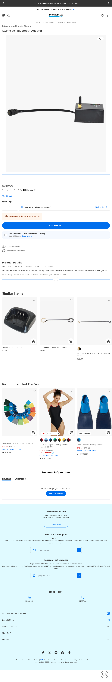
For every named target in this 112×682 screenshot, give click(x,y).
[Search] (8, 15)
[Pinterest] (62, 652)
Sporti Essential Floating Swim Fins (90, 445)
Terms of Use (21, 660)
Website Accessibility (69, 660)
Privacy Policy (103, 566)
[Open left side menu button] (3, 15)
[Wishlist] (102, 15)
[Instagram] (56, 652)
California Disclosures (87, 660)
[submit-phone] (79, 575)
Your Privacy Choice (51, 660)
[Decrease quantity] (5, 207)
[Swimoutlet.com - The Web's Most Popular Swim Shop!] (55, 15)
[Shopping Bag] (108, 15)
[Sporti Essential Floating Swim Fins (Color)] (19, 412)
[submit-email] (79, 550)
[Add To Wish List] (100, 38)
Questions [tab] (20, 479)
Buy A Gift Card (8, 620)
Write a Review (57, 494)
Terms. (56, 568)
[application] (104, 674)
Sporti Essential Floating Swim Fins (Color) (18, 443)
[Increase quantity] (15, 207)
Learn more (27, 236)
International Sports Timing (16, 26)
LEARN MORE (56, 525)
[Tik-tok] (69, 652)
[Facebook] (43, 652)
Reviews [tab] (6, 479)
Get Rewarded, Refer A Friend (14, 613)
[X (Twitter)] (49, 652)
